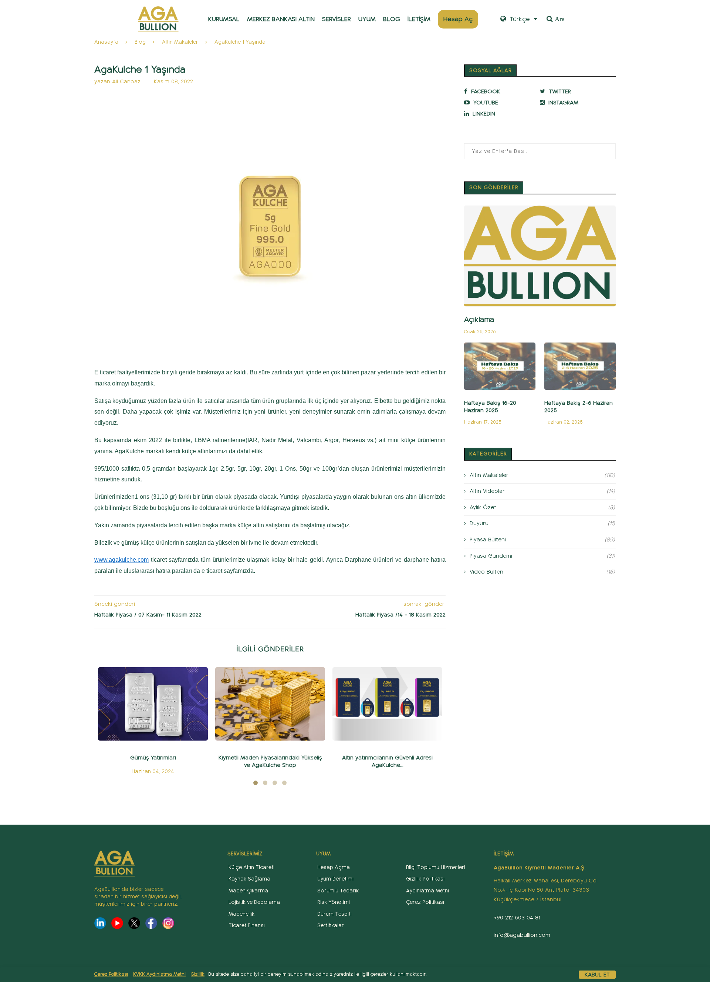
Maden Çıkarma (248, 891)
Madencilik (241, 914)
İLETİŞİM (419, 19)
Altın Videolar (542, 491)
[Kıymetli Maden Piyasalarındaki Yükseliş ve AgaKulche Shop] (270, 704)
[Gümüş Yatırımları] (153, 704)
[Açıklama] (540, 256)
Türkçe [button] (519, 19)
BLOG (391, 19)
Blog (140, 42)
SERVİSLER (336, 19)
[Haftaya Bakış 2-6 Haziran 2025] (580, 366)
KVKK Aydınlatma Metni (159, 974)
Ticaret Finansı (247, 925)
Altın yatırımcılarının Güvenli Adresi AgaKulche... (387, 761)
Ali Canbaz (126, 81)
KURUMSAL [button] (224, 19)
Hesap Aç (458, 19)
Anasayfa (106, 42)
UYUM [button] (367, 19)
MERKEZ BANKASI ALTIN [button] (281, 19)
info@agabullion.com (522, 935)
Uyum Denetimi (335, 879)
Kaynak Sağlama (249, 879)
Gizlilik (197, 974)
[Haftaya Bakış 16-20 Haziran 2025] (499, 366)
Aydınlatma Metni (427, 891)
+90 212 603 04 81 (517, 917)
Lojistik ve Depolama (254, 902)
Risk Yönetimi (333, 902)
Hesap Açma (333, 867)
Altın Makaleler (180, 42)
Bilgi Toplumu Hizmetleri (435, 867)
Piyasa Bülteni (542, 539)
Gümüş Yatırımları (153, 757)
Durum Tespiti (334, 914)
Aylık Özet (542, 507)
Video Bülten (542, 571)
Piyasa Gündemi (542, 555)
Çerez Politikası (111, 974)
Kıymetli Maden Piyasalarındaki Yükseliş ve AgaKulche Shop (270, 761)
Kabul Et (597, 974)
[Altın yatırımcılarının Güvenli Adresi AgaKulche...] (387, 704)
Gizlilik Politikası (425, 879)
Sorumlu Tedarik (338, 891)
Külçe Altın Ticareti (251, 867)
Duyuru (542, 523)
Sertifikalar (330, 925)
